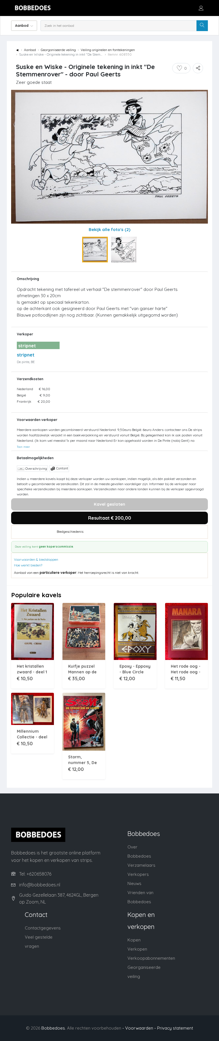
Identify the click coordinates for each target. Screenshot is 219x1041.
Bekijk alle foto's (109, 229)
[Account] (201, 8)
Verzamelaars (141, 865)
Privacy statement (175, 1028)
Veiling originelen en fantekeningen (108, 50)
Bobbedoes (53, 1028)
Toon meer (23, 446)
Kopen (134, 940)
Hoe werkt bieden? (28, 565)
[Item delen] (198, 68)
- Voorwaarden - (139, 1028)
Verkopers (138, 874)
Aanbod (30, 50)
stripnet (26, 355)
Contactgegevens (43, 928)
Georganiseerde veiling (58, 50)
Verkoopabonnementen (151, 958)
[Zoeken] (202, 25)
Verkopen (137, 949)
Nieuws (134, 883)
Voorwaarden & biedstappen (36, 559)
